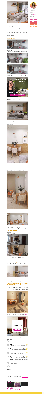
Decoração (18, 26)
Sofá (26, 337)
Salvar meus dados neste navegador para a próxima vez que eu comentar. (15, 376)
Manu (7, 26)
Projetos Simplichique (21, 26)
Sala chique (22, 337)
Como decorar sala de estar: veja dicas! (24, 387)
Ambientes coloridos (10, 337)
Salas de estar (24, 337)
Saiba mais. (34, 14)
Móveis (19, 337)
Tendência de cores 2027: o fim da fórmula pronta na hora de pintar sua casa (17, 388)
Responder (27, 344)
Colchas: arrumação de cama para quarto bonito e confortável (10, 388)
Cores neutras (17, 337)
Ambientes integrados (14, 337)
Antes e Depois (14, 26)
